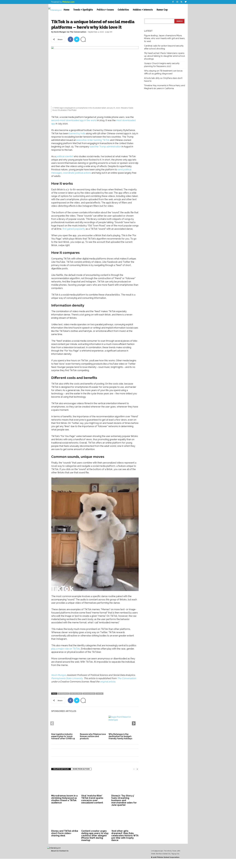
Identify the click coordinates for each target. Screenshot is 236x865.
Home (66, 9)
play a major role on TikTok (65, 648)
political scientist (64, 156)
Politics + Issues (105, 9)
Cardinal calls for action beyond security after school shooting (164, 47)
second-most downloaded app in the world (74, 120)
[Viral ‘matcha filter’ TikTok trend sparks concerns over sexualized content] (95, 783)
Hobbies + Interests (143, 9)
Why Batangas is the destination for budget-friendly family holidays (120, 736)
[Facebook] (173, 2)
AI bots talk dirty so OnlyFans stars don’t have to (163, 79)
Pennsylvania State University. (67, 678)
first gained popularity (74, 228)
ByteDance (63, 694)
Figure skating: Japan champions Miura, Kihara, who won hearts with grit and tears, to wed (164, 38)
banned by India (77, 133)
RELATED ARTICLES (61, 769)
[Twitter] (185, 2)
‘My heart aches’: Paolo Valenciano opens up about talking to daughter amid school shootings (164, 56)
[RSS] (181, 2)
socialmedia (89, 694)
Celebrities (123, 9)
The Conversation (126, 678)
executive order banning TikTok (93, 140)
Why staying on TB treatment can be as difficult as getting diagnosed (163, 72)
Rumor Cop (162, 9)
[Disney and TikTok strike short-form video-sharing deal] (65, 818)
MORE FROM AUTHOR (81, 769)
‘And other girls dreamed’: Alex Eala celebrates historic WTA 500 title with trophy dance (124, 836)
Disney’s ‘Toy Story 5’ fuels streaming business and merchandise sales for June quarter (124, 800)
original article (107, 681)
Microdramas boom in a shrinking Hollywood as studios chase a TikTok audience (64, 799)
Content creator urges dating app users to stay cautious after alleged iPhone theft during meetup (95, 836)
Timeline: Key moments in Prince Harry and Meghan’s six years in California (164, 87)
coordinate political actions (77, 172)
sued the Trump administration (105, 146)
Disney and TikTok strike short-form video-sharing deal (64, 833)
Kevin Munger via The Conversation (70, 32)
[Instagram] (177, 2)
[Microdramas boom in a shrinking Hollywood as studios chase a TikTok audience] (65, 783)
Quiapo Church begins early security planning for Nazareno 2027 (161, 64)
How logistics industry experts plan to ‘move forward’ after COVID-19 (63, 736)
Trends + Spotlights (83, 9)
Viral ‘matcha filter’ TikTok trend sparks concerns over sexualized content (92, 799)
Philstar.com (68, 2)
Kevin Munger (58, 675)
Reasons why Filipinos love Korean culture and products (93, 736)
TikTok (99, 694)
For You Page (76, 694)
